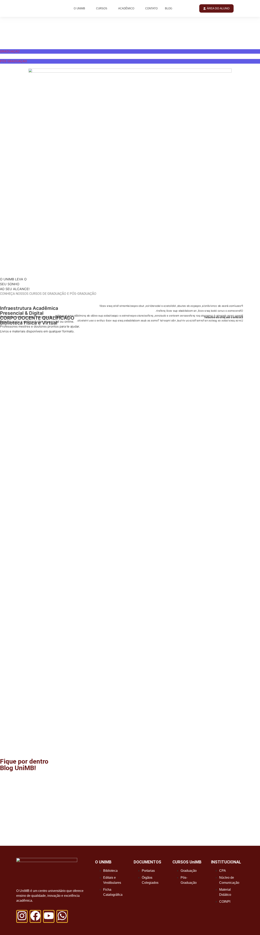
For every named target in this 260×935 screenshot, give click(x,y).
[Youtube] (48, 916)
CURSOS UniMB (187, 862)
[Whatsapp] (62, 916)
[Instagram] (22, 916)
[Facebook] (35, 916)
